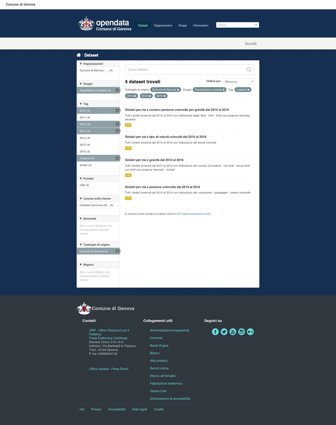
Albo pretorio (159, 360)
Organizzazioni (163, 25)
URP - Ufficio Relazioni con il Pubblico (109, 332)
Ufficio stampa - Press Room (108, 368)
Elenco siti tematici (163, 375)
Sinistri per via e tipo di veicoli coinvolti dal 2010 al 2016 (165, 136)
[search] (248, 69)
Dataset (143, 25)
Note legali (139, 409)
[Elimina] (178, 89)
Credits (159, 409)
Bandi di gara (159, 345)
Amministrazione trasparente (169, 330)
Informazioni (200, 25)
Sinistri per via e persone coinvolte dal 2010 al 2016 (162, 187)
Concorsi (156, 338)
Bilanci (154, 353)
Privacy (96, 409)
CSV (128, 125)
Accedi (250, 43)
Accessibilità (117, 409)
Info (82, 409)
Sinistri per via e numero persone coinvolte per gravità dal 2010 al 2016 (177, 109)
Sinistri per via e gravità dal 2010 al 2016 (154, 160)
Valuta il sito (158, 391)
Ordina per (213, 81)
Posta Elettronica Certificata (108, 338)
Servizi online (159, 368)
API (179, 213)
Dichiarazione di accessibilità (170, 398)
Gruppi (182, 25)
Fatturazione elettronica (166, 383)
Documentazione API (199, 213)
